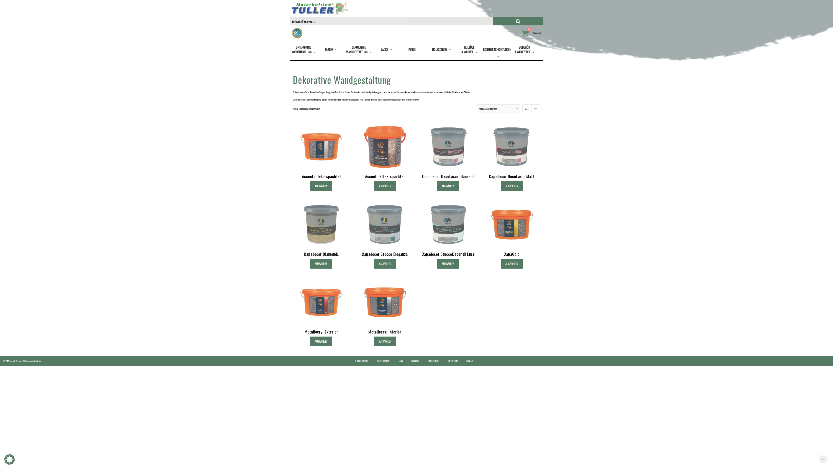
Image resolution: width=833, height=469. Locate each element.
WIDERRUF (415, 361)
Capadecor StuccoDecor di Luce (448, 254)
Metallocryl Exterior (321, 332)
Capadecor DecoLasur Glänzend (448, 176)
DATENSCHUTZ (433, 361)
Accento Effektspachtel (385, 176)
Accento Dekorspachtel (321, 176)
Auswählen (321, 186)
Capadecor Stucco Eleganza (385, 254)
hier (412, 99)
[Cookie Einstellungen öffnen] (9, 463)
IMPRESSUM (453, 361)
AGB (401, 361)
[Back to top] (823, 459)
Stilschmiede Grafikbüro (32, 361)
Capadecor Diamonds (321, 254)
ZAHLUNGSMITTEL (384, 361)
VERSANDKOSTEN (361, 361)
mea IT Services (16, 361)
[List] (535, 109)
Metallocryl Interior (384, 332)
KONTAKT (470, 361)
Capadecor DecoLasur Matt (511, 176)
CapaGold (512, 254)
